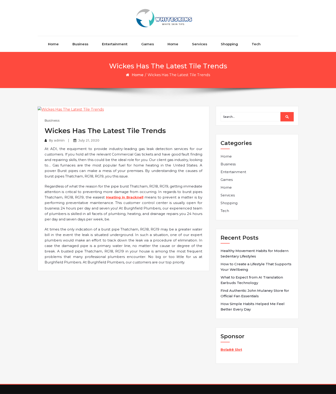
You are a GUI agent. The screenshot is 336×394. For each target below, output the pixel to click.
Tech (256, 44)
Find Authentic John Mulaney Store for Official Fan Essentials (255, 293)
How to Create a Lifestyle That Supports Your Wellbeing (256, 267)
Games (147, 44)
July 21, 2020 (88, 140)
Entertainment (115, 44)
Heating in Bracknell (124, 197)
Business (80, 44)
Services (199, 44)
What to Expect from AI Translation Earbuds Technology (252, 280)
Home (53, 44)
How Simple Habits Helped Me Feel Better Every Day (253, 306)
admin (59, 140)
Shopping (229, 44)
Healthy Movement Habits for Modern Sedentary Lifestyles (254, 253)
